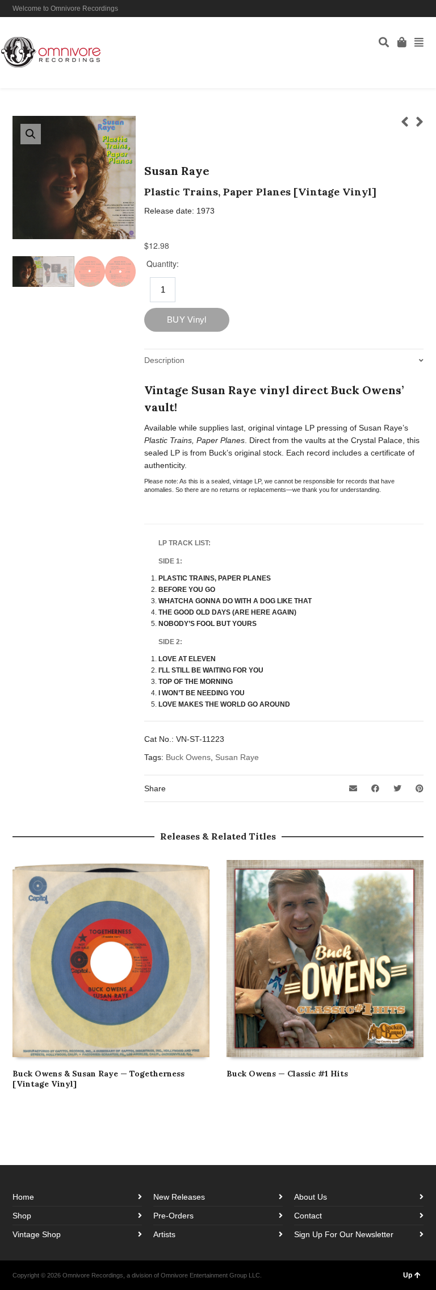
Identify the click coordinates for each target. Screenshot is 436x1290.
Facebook (389, 8)
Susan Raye (237, 757)
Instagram (406, 8)
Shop (21, 1215)
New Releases (179, 1196)
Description (164, 360)
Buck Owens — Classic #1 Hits (287, 1073)
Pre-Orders (173, 1215)
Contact (308, 1215)
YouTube (422, 8)
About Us (310, 1196)
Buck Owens (188, 757)
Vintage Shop (36, 1234)
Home (23, 1196)
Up (407, 1275)
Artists (164, 1234)
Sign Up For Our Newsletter (343, 1234)
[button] (30, 134)
